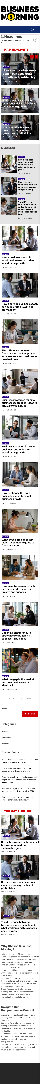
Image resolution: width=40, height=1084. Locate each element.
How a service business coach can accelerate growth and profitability (19, 73)
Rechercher (6, 709)
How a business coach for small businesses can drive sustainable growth (19, 103)
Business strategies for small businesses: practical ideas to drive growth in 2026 (19, 403)
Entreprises (6, 737)
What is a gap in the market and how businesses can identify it (18, 682)
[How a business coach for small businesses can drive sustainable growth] (9, 164)
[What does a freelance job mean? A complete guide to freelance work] (20, 521)
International (7, 744)
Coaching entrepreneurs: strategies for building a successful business (17, 635)
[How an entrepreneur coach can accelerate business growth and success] (20, 567)
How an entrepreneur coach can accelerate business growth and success (18, 589)
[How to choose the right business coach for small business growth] (20, 474)
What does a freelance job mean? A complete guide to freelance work (18, 542)
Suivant (28, 699)
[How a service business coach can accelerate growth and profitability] (9, 186)
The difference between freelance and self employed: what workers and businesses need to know (27, 208)
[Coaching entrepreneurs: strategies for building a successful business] (20, 614)
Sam (4, 81)
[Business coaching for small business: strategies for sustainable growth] (20, 428)
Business (6, 66)
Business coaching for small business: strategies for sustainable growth (18, 449)
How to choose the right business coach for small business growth (16, 496)
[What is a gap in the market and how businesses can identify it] (20, 660)
